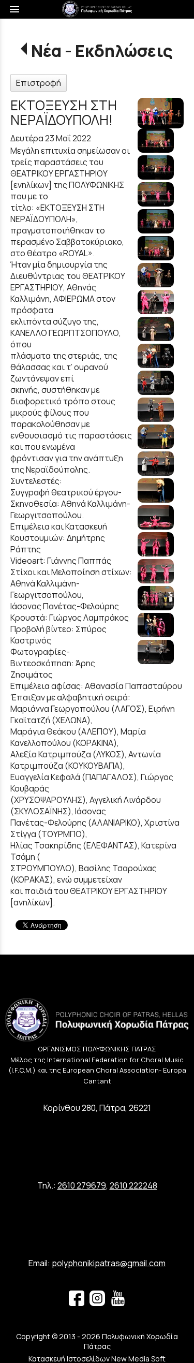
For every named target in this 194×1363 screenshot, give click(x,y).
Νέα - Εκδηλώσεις (102, 50)
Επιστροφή (38, 83)
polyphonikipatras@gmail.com (109, 1263)
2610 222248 (133, 1185)
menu (14, 9)
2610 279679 (81, 1185)
